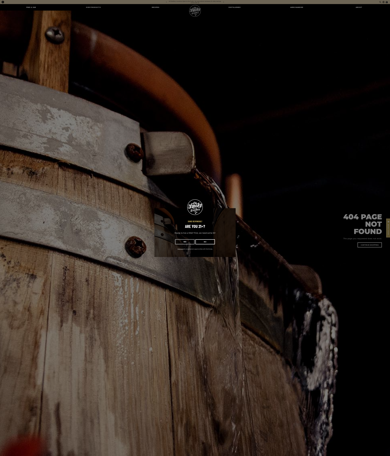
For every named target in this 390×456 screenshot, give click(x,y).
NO (205, 242)
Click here (181, 249)
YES (184, 242)
